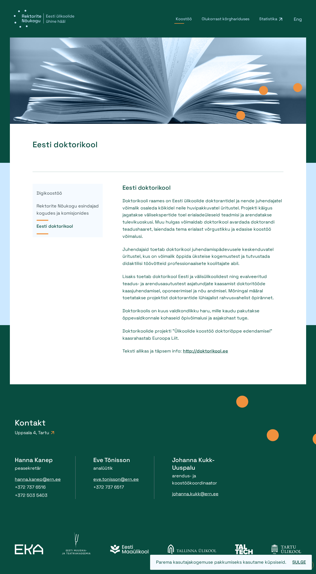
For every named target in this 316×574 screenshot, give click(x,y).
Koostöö (184, 18)
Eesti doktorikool (55, 226)
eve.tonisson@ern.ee (116, 479)
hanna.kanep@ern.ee (38, 479)
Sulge (299, 562)
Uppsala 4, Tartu (32, 432)
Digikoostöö (49, 193)
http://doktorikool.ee (205, 351)
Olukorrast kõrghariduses (225, 18)
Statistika (268, 18)
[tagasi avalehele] (44, 19)
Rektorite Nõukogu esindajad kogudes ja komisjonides (68, 209)
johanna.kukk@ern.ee (195, 494)
